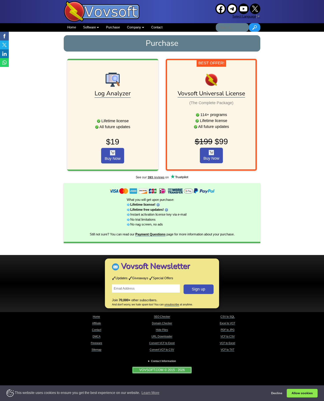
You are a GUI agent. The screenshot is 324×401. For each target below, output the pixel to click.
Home (71, 27)
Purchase (113, 27)
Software (90, 27)
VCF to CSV (227, 336)
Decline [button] (276, 393)
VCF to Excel (227, 343)
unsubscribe (171, 304)
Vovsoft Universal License (211, 93)
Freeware (96, 343)
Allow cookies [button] (302, 393)
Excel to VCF (227, 323)
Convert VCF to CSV (162, 349)
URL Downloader (161, 336)
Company (134, 27)
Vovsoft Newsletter (155, 266)
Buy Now (113, 158)
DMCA (97, 336)
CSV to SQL (227, 316)
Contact (156, 27)
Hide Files (162, 329)
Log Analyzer (113, 93)
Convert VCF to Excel (162, 343)
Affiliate (96, 323)
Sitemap (96, 349)
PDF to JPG (228, 329)
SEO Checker (162, 316)
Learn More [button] (150, 393)
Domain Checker (162, 323)
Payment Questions (150, 234)
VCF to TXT (227, 349)
